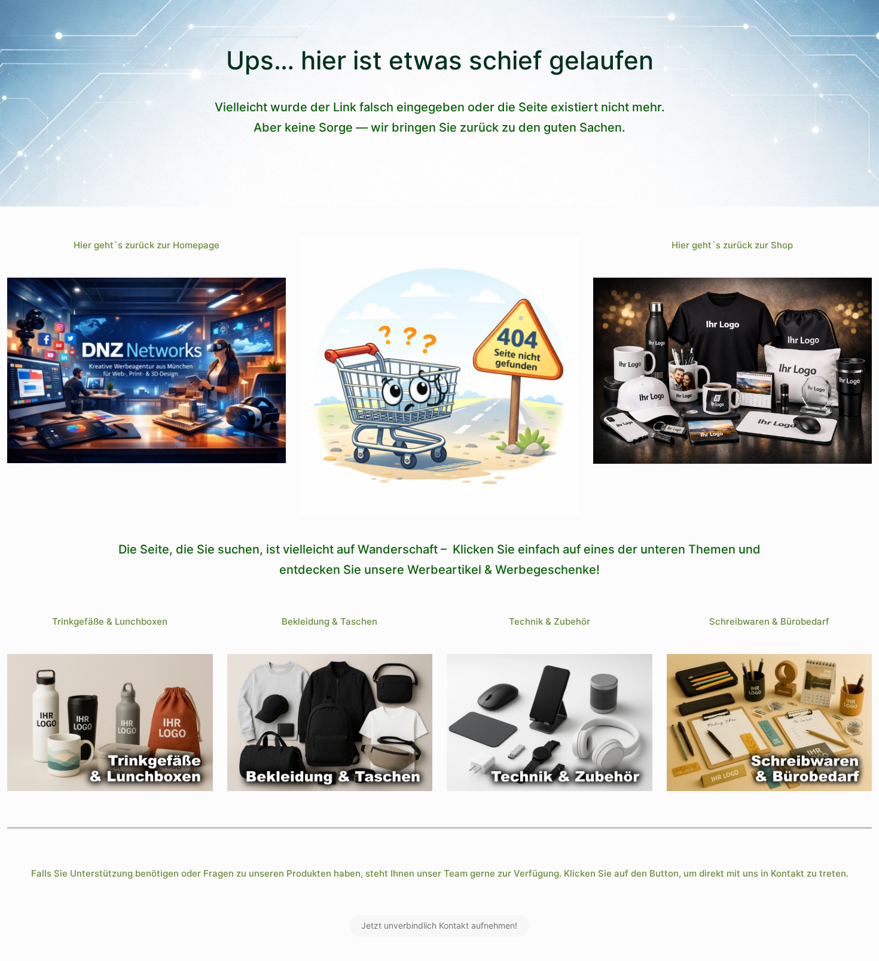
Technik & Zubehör (549, 621)
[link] (146, 370)
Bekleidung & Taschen (329, 621)
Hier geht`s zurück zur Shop (732, 245)
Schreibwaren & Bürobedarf (769, 621)
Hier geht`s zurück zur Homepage (146, 245)
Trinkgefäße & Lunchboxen (109, 621)
